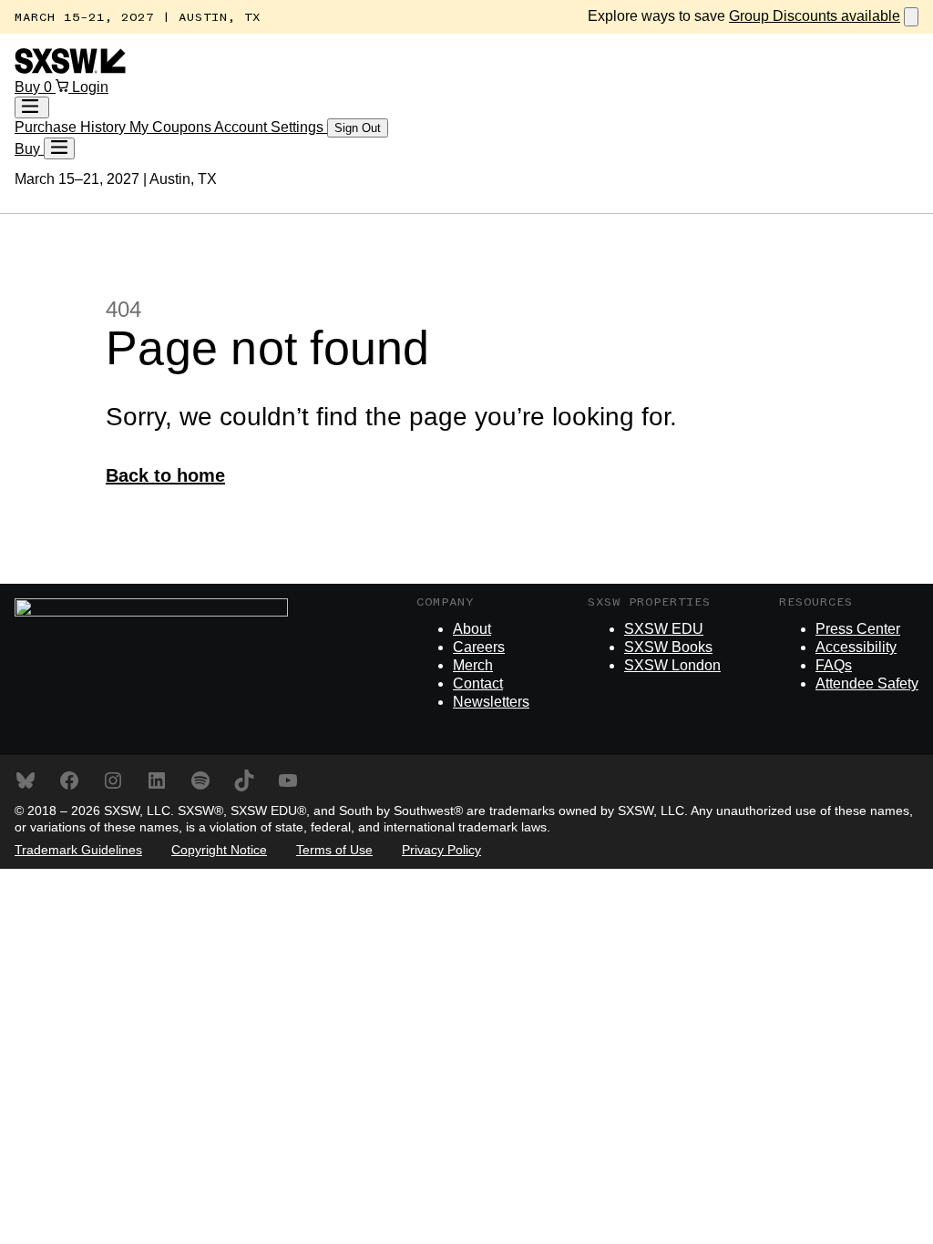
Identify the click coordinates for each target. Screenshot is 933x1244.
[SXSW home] (70, 68)
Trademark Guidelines (78, 849)
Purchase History (72, 127)
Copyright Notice (219, 849)
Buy (29, 87)
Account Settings (270, 127)
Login (90, 87)
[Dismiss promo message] (911, 16)
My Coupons (171, 127)
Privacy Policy (441, 849)
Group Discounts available (814, 16)
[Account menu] (32, 107)
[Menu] (59, 148)
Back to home (165, 475)
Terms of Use (334, 849)
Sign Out (357, 128)
